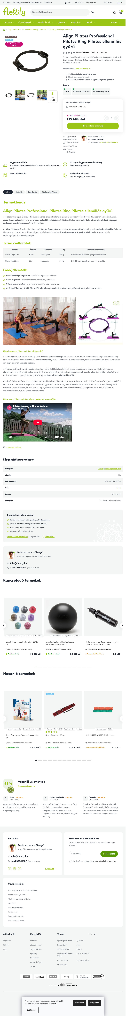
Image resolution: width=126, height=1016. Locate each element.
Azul (34, 636)
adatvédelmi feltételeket (105, 861)
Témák (32, 966)
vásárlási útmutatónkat (109, 142)
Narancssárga (101, 729)
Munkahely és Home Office (64, 955)
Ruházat (33, 941)
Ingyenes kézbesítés (15, 908)
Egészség (33, 953)
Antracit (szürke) (12, 636)
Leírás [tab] (8, 192)
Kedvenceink (62, 964)
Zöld (60, 729)
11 (89, 760)
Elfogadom (94, 1003)
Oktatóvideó (50, 537)
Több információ (81, 68)
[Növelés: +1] (116, 118)
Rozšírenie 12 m (69, 729)
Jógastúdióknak (63, 949)
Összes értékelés (25, 786)
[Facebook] (9, 868)
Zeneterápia (61, 945)
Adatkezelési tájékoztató (17, 895)
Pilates (79, 949)
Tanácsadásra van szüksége (17, 537)
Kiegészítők (34, 958)
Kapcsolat (6, 2)
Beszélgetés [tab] (32, 192)
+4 (52, 99)
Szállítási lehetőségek (77, 107)
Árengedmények (36, 962)
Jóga (78, 945)
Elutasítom (79, 1003)
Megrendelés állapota (16, 920)
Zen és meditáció (83, 953)
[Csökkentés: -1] (107, 118)
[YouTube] (19, 868)
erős (9, 729)
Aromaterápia (62, 960)
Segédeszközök (36, 949)
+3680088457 (97, 139)
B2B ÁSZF (11, 903)
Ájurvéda (80, 941)
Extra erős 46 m (28, 729)
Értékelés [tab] (19, 192)
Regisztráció (108, 2)
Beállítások (31, 1010)
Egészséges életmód (64, 941)
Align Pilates (72, 146)
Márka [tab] (49, 192)
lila (55, 729)
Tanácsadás (12, 912)
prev (3, 625)
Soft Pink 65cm (56, 636)
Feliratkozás (109, 853)
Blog (69, 2)
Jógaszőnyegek (36, 945)
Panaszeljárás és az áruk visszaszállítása (27, 2)
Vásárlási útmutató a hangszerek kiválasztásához (28, 524)
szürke (28, 636)
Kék (22, 636)
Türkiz (110, 729)
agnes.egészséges (13, 447)
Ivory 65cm (67, 636)
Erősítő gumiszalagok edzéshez (109, 469)
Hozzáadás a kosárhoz (93, 126)
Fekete (118, 488)
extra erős (17, 729)
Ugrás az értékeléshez (99, 52)
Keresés (93, 12)
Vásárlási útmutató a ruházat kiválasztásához (27, 527)
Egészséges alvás (83, 960)
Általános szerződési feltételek (19, 899)
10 (84, 760)
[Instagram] (14, 868)
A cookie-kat (30, 1001)
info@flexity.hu (18, 563)
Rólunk (5, 945)
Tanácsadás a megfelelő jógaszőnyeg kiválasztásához (30, 520)
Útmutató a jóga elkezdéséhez (21, 531)
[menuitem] (9, 22)
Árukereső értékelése (16, 916)
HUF (79, 2)
